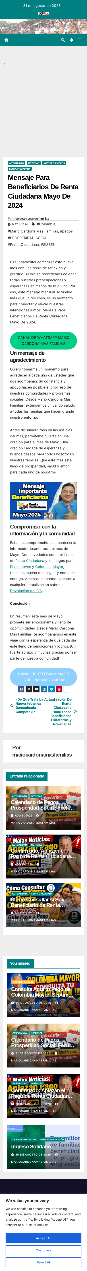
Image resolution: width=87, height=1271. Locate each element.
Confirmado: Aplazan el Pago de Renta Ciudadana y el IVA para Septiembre (43, 856)
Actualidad (16, 163)
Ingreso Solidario (31, 1146)
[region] (43, 1232)
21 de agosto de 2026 (33, 1053)
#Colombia (46, 224)
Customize (43, 1250)
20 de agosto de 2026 (33, 1104)
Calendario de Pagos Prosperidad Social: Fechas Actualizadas (42, 807)
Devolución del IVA (26, 590)
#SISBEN (48, 244)
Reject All (43, 1262)
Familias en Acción (52, 1139)
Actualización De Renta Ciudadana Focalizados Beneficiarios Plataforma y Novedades (57, 711)
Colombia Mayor (49, 566)
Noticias (33, 163)
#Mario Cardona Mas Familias (33, 231)
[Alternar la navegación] (80, 40)
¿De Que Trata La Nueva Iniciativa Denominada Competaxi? (29, 705)
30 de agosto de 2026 (33, 1002)
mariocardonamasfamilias (31, 218)
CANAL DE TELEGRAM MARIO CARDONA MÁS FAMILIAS (43, 677)
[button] (63, 40)
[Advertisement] (43, 111)
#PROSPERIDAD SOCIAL (28, 238)
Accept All (43, 1238)
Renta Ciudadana (19, 168)
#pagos (66, 231)
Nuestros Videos (54, 163)
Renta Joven (20, 566)
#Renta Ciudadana (23, 244)
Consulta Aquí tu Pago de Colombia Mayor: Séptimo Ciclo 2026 (41, 994)
